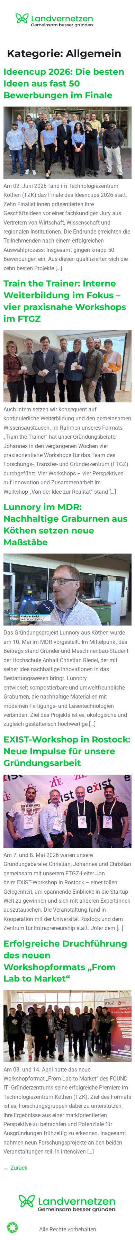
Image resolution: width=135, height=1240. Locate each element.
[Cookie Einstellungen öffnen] (12, 1231)
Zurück (15, 1168)
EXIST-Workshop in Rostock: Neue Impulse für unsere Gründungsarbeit (66, 751)
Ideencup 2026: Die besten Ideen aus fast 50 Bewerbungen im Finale (63, 83)
